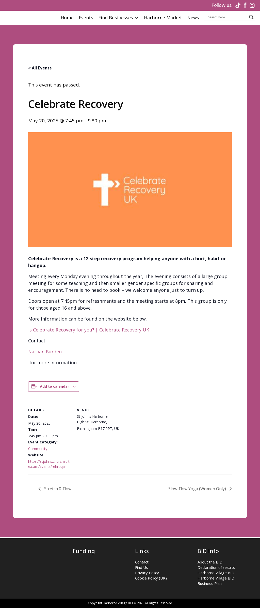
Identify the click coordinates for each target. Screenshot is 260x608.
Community (37, 448)
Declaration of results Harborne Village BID (216, 570)
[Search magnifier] (251, 17)
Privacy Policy (147, 572)
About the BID (210, 561)
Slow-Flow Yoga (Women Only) (197, 488)
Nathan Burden (45, 352)
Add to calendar (54, 386)
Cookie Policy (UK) (151, 578)
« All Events (40, 68)
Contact (142, 561)
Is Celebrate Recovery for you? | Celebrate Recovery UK (88, 330)
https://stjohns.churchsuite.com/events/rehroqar (49, 464)
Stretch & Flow (57, 488)
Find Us (141, 567)
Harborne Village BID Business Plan (216, 580)
